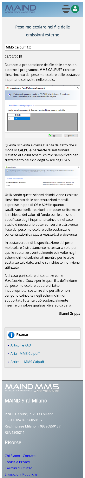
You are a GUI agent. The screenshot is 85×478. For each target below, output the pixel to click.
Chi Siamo (12, 455)
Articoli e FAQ (20, 345)
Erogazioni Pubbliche (21, 474)
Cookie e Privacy (17, 462)
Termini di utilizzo (18, 468)
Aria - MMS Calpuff (25, 353)
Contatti (29, 455)
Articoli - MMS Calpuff (27, 361)
